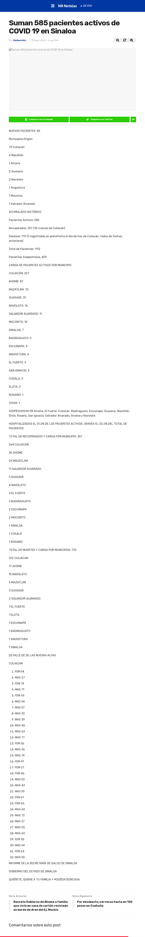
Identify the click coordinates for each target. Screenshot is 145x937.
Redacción (19, 40)
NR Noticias (67, 6)
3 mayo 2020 (39, 40)
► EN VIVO (86, 5)
